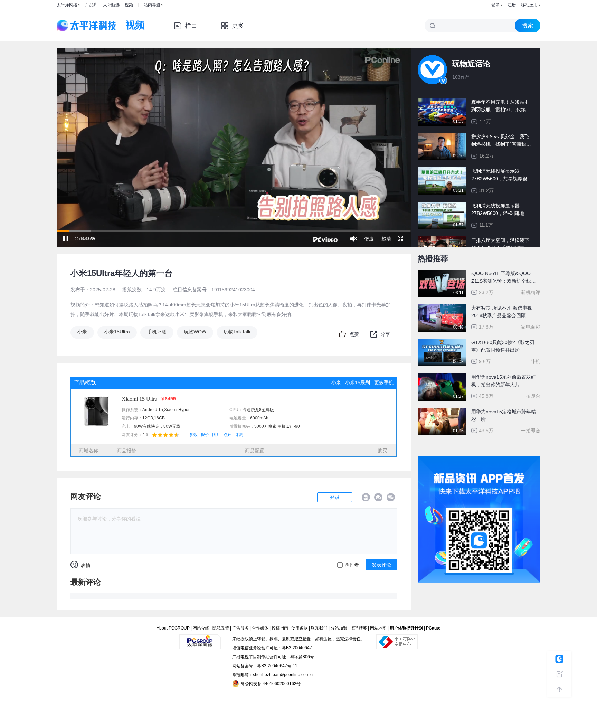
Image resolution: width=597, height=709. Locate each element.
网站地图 (378, 628)
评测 (239, 434)
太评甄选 (111, 4)
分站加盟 (339, 628)
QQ (366, 497)
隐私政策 (220, 628)
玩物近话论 (471, 63)
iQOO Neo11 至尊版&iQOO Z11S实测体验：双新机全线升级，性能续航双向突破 (503, 278)
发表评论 (381, 564)
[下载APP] (479, 461)
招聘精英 (358, 628)
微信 (391, 497)
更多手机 (384, 382)
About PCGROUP (173, 628)
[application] (234, 147)
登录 (495, 4)
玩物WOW (195, 331)
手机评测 (157, 331)
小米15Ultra (117, 331)
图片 (216, 434)
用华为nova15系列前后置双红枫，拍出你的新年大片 (503, 380)
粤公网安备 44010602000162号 (271, 683)
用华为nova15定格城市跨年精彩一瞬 (503, 415)
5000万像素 (265, 426)
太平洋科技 (87, 25)
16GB (159, 418)
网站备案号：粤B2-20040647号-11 (264, 665)
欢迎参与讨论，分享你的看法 (109, 518)
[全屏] (400, 238)
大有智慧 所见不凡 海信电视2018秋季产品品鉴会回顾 (501, 311)
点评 (228, 434)
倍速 (369, 239)
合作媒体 (260, 628)
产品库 (91, 4)
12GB (147, 418)
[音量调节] (353, 238)
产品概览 (85, 383)
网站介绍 (201, 628)
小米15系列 (357, 382)
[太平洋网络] (200, 638)
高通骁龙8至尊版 (258, 409)
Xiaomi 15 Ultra (139, 399)
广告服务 (240, 628)
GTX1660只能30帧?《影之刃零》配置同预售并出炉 (502, 346)
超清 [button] (386, 239)
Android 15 (152, 409)
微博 (378, 497)
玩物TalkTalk (237, 331)
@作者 (351, 565)
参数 (193, 434)
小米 (82, 331)
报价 (205, 434)
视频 (129, 4)
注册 (512, 4)
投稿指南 (280, 628)
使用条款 (299, 628)
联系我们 (319, 628)
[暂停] (65, 238)
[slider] (234, 231)
